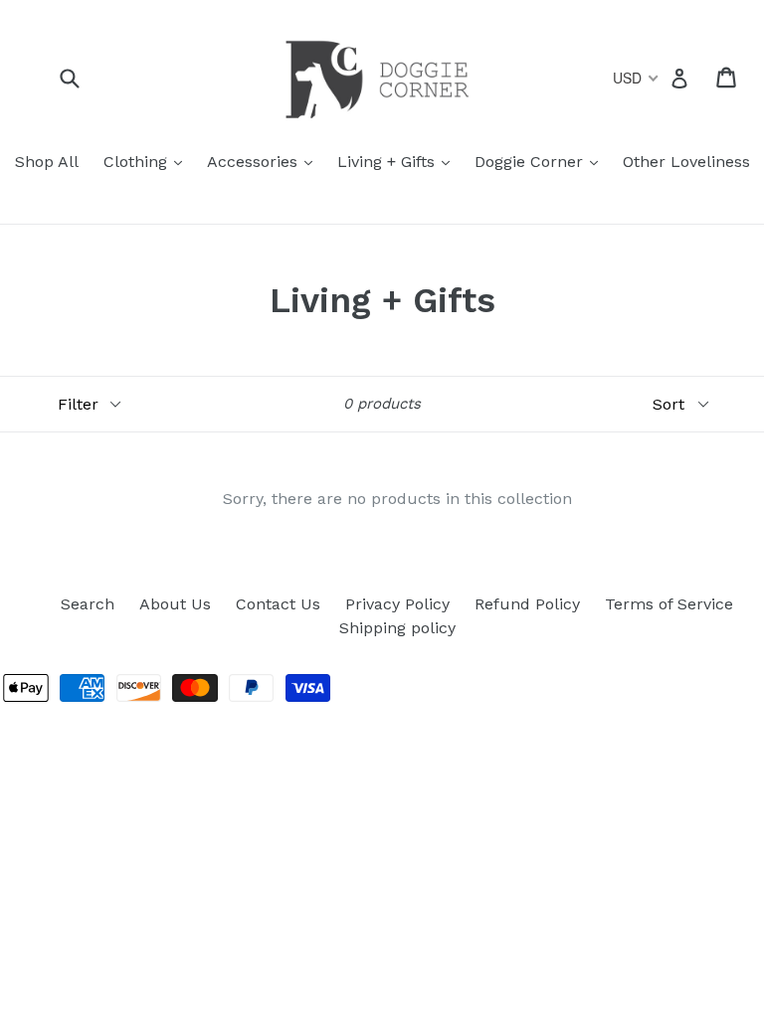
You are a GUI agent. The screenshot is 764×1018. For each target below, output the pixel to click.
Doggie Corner (541, 161)
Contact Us (278, 603)
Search (87, 603)
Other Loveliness (686, 161)
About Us (175, 603)
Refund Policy (527, 603)
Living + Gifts (398, 161)
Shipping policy (397, 627)
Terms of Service (669, 603)
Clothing (147, 161)
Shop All (47, 161)
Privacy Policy (397, 603)
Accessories (264, 161)
